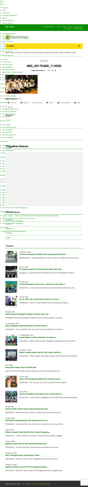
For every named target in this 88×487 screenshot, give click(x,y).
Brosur (4, 18)
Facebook (8, 233)
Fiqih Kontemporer (49, 27)
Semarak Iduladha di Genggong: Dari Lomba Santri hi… (41, 394)
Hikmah (64, 27)
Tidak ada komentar (38, 70)
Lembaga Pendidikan (9, 15)
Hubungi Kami (7, 26)
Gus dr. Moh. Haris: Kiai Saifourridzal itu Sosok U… (39, 299)
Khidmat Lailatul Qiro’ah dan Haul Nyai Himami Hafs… (26, 444)
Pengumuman (78, 27)
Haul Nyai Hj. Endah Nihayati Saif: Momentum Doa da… (27, 420)
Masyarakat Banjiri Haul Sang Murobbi (20, 367)
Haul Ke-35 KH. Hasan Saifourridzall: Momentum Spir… (27, 409)
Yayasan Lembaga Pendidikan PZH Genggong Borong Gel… (43, 254)
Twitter (7, 237)
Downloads (6, 13)
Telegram (8, 219)
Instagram (9, 228)
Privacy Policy (45, 484)
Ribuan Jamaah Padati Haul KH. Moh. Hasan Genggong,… (28, 432)
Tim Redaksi (26, 484)
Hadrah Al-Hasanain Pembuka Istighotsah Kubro (40, 53)
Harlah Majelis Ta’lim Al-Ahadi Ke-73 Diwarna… (37, 337)
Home (7, 53)
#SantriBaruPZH (78, 28)
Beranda (5, 8)
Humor (70, 27)
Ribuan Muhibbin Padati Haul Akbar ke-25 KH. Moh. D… (27, 326)
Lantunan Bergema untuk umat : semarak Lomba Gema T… (42, 284)
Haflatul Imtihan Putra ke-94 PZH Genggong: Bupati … (27, 467)
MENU (11, 46)
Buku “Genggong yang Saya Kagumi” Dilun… (22, 455)
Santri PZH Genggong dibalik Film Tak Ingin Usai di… (40, 379)
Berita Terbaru (16, 53)
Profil (4, 10)
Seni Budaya (67, 28)
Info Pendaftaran (8, 20)
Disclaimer (35, 484)
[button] (21, 84)
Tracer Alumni (7, 23)
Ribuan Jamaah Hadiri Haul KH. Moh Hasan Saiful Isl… (40, 352)
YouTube (8, 224)
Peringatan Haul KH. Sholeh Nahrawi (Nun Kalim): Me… (41, 269)
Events (59, 27)
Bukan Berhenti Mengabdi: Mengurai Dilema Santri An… (27, 314)
